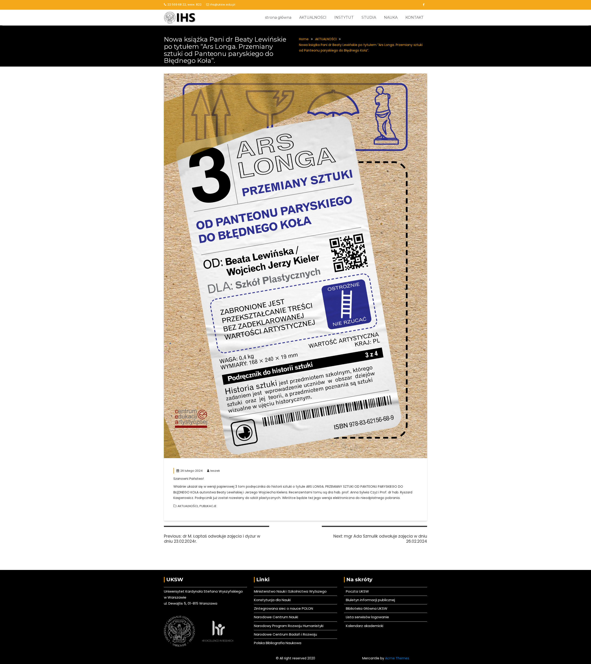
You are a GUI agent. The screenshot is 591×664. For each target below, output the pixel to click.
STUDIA (369, 17)
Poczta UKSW (357, 591)
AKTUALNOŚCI (312, 17)
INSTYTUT (344, 17)
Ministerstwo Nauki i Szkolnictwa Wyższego (290, 591)
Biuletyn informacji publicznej (369, 599)
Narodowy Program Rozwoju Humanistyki (288, 625)
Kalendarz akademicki (363, 625)
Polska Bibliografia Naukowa (277, 642)
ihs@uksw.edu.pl (222, 4)
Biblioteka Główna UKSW (365, 608)
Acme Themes (397, 658)
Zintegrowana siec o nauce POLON (283, 608)
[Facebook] (423, 5)
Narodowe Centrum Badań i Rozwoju (285, 634)
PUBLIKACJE (208, 506)
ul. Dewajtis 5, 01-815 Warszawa (190, 603)
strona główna (278, 17)
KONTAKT (414, 17)
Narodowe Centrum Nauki (276, 617)
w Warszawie (175, 597)
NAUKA (391, 17)
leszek (215, 470)
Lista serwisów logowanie (366, 617)
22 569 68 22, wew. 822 (184, 4)
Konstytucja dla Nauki (272, 599)
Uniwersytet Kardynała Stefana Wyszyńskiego (203, 591)
